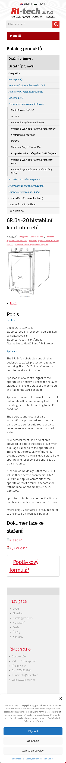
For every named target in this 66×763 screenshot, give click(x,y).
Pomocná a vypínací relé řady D (27, 122)
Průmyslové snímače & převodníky (26, 185)
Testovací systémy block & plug (24, 191)
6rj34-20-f (16, 540)
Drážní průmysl (20, 58)
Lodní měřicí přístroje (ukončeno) (25, 198)
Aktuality (18, 613)
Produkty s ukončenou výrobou (24, 179)
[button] (60, 698)
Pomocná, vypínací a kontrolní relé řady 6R (33, 128)
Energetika (14, 73)
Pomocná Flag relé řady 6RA (25, 147)
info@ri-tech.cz (29, 675)
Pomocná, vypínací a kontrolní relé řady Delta (31, 171)
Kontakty (18, 636)
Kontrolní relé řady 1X (22, 110)
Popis (13, 303)
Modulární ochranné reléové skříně (26, 85)
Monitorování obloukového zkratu (25, 91)
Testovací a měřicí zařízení (22, 204)
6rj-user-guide (18, 548)
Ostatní (15, 116)
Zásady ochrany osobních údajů (39, 758)
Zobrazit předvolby (33, 750)
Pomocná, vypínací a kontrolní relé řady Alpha (31, 161)
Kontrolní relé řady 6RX (23, 134)
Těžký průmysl (16, 210)
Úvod (16, 608)
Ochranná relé (16, 97)
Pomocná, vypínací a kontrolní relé (26, 104)
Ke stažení (18, 622)
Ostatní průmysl (21, 66)
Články (16, 632)
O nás (16, 627)
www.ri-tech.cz (26, 679)
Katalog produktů (23, 618)
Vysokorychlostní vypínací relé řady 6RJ (35, 153)
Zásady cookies (18, 758)
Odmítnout (33, 740)
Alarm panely (15, 79)
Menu (14, 36)
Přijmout (33, 731)
